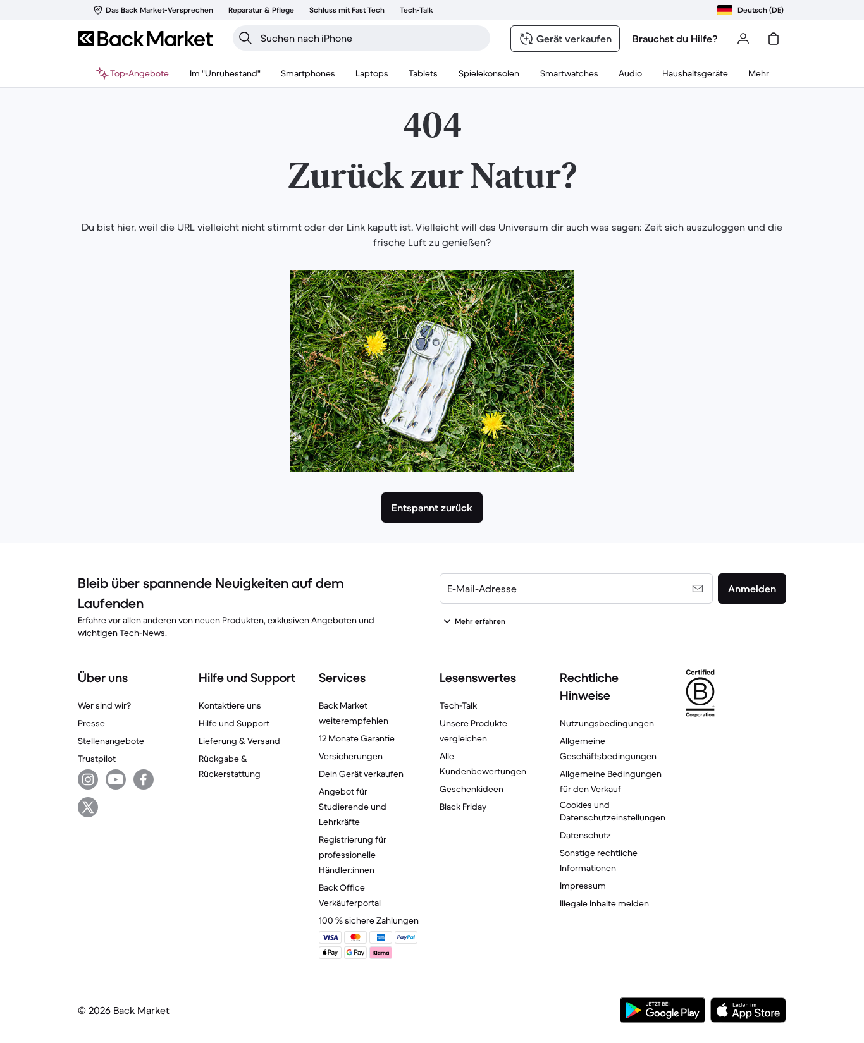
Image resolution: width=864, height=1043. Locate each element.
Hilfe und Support (234, 723)
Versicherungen (351, 756)
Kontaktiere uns (230, 705)
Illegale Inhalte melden (604, 903)
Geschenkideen (471, 789)
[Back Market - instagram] (88, 779)
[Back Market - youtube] (116, 779)
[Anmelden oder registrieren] (743, 38)
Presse (91, 723)
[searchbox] (371, 38)
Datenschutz (585, 835)
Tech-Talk (458, 705)
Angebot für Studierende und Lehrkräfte (352, 806)
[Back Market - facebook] (143, 779)
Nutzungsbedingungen (607, 723)
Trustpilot (97, 758)
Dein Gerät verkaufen (361, 773)
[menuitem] (308, 73)
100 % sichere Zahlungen (369, 920)
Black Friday (463, 806)
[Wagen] (773, 38)
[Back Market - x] (88, 807)
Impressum (583, 885)
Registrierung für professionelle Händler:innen (352, 854)
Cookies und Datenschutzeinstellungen (612, 811)
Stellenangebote (111, 741)
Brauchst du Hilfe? (675, 38)
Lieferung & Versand (239, 741)
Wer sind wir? (104, 705)
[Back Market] (145, 38)
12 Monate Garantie (357, 738)
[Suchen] (245, 38)
